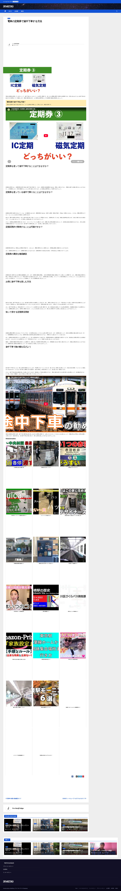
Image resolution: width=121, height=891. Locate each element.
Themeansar (25, 888)
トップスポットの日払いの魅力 (101, 850)
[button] (116, 11)
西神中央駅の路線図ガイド (14, 798)
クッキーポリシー (7, 872)
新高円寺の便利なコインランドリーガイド (17, 826)
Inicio (10, 11)
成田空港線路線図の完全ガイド (72, 827)
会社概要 (16, 11)
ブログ (9, 18)
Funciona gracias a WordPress (9, 888)
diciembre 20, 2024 (11, 852)
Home (76, 888)
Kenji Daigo (16, 43)
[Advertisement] (45, 33)
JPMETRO (8, 6)
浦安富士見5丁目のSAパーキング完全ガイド (45, 826)
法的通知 (5, 869)
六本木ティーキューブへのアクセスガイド (73, 798)
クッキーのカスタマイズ (83, 888)
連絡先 (22, 11)
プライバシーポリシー (8, 866)
